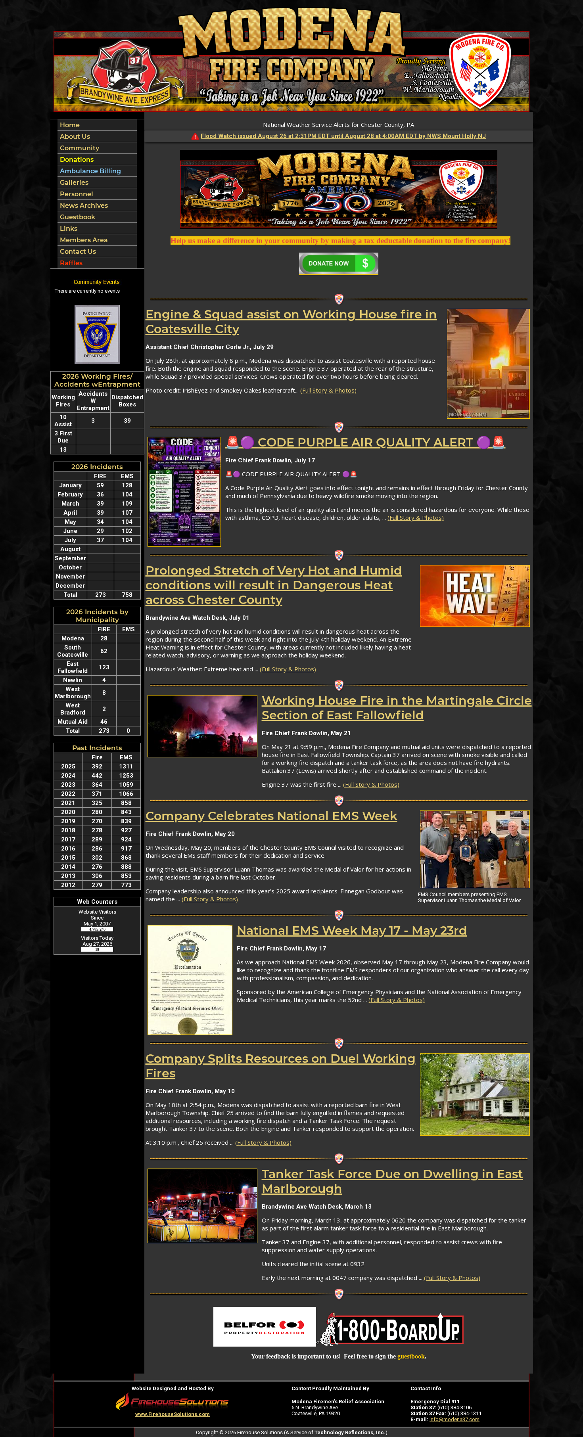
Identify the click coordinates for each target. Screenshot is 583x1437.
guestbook (411, 1356)
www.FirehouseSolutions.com (172, 1414)
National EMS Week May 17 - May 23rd (352, 930)
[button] (97, 136)
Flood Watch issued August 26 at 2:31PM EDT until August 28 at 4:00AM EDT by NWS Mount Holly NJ (343, 136)
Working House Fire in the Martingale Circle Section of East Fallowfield (397, 707)
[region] (97, 193)
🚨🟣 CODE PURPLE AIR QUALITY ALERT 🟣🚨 (365, 442)
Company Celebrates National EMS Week (271, 816)
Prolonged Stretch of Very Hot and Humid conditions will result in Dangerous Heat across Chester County (274, 585)
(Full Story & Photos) (328, 390)
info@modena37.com (454, 1419)
